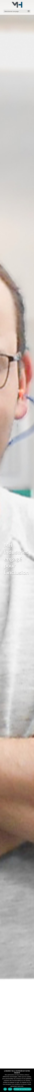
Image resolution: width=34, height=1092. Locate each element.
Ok (5, 1089)
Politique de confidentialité (22, 1089)
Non (10, 1089)
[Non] (32, 1080)
